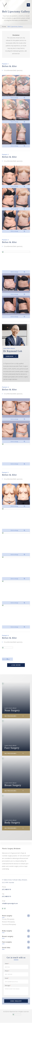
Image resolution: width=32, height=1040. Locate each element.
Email (7, 978)
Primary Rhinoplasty (8, 919)
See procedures (10, 716)
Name (7, 963)
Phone (7, 971)
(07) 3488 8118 (6, 889)
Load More (16, 665)
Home (4, 26)
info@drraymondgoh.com (10, 903)
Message (8, 985)
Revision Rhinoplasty (8, 922)
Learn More (9, 356)
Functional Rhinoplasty (9, 924)
